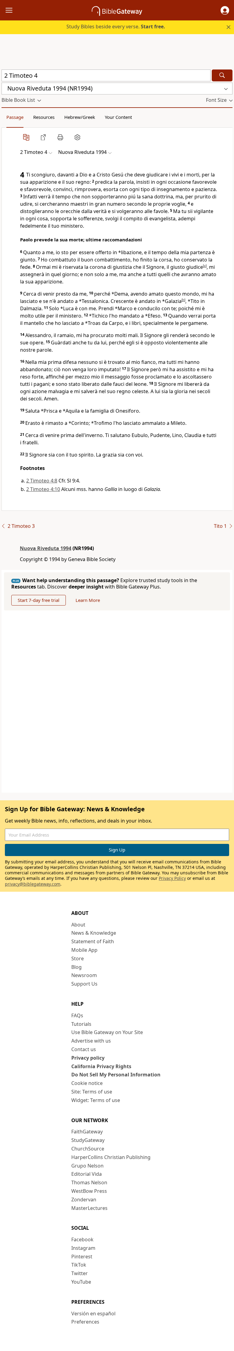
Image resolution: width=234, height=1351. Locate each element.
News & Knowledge (93, 933)
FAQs (77, 1015)
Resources (44, 117)
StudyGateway (88, 1140)
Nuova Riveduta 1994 (45, 548)
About (78, 924)
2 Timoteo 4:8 (41, 480)
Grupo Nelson (87, 1165)
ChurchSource (87, 1148)
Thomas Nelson (89, 1182)
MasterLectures (89, 1208)
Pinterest (81, 1256)
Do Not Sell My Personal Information (116, 1074)
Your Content (118, 117)
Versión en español (93, 1313)
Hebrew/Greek (79, 117)
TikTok (78, 1264)
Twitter (79, 1273)
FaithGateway (87, 1131)
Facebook (82, 1239)
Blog (76, 967)
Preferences (85, 1321)
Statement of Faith (92, 941)
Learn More (88, 600)
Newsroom (84, 975)
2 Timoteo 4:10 (43, 489)
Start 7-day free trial (38, 600)
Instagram (83, 1248)
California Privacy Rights (101, 1066)
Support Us (84, 983)
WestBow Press (89, 1191)
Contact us (83, 1049)
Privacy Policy (172, 878)
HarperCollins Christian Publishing (111, 1157)
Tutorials (81, 1024)
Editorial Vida (86, 1174)
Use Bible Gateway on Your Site (107, 1032)
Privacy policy (88, 1057)
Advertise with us (91, 1040)
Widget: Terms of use (95, 1100)
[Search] (222, 75)
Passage (14, 117)
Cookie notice (87, 1083)
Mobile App (84, 950)
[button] (225, 10)
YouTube (81, 1281)
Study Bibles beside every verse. (115, 26)
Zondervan (83, 1199)
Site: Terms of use (91, 1091)
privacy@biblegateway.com (32, 884)
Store (77, 958)
